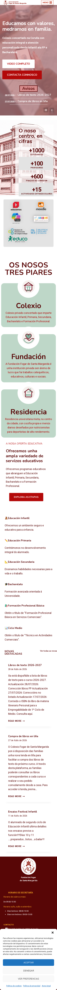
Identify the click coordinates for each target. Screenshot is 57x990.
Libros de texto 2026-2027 (34, 95)
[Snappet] (41, 219)
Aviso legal (46, 986)
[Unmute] (51, 110)
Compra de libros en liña (33, 101)
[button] (52, 932)
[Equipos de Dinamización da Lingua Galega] (17, 231)
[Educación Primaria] (28, 546)
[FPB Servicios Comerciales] (28, 611)
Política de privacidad (31, 986)
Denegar (28, 970)
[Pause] (46, 110)
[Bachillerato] (28, 590)
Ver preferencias (28, 978)
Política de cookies (14, 986)
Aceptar (29, 962)
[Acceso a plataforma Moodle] (41, 206)
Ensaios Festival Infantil (22, 811)
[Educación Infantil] (28, 524)
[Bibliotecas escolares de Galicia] (39, 231)
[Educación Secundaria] (28, 568)
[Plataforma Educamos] (16, 206)
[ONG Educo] (17, 239)
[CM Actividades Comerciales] (28, 634)
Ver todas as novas (48, 651)
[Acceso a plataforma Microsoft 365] (16, 219)
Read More (16, 721)
